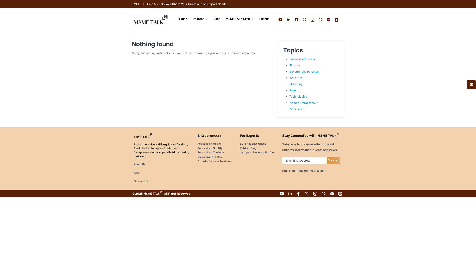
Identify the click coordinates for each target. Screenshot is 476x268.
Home (183, 19)
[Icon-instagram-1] (312, 19)
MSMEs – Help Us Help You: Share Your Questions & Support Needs (180, 4)
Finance (294, 65)
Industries (296, 78)
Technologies (298, 96)
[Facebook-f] (296, 19)
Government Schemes (304, 71)
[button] (200, 19)
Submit (333, 160)
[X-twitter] (304, 19)
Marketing (296, 84)
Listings (264, 19)
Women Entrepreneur (303, 103)
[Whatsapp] (320, 19)
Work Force (296, 109)
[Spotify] (328, 19)
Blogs (216, 19)
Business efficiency (302, 59)
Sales (293, 90)
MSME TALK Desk (238, 19)
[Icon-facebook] (298, 193)
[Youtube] (280, 19)
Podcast (198, 19)
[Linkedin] (288, 19)
